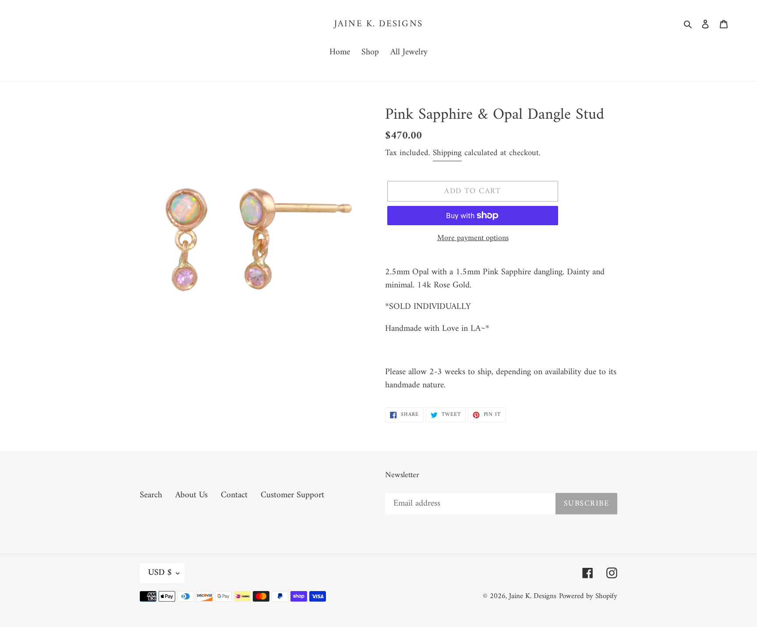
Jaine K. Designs (378, 23)
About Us (191, 495)
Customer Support (292, 495)
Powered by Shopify (588, 596)
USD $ (160, 573)
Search (151, 495)
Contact (234, 495)
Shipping (447, 153)
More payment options (473, 238)
